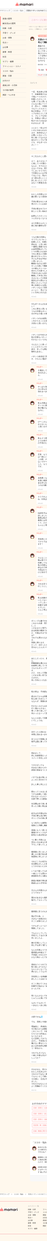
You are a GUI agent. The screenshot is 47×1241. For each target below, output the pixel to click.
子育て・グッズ (9, 33)
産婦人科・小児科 (10, 85)
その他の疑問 (8, 90)
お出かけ (6, 80)
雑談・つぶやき (9, 95)
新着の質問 (7, 19)
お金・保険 (7, 38)
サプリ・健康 (8, 61)
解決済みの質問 (9, 23)
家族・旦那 (7, 76)
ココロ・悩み (8, 71)
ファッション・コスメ (12, 66)
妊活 (4, 57)
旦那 (42, 70)
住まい (5, 42)
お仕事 (5, 47)
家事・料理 (7, 52)
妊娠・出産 (7, 28)
